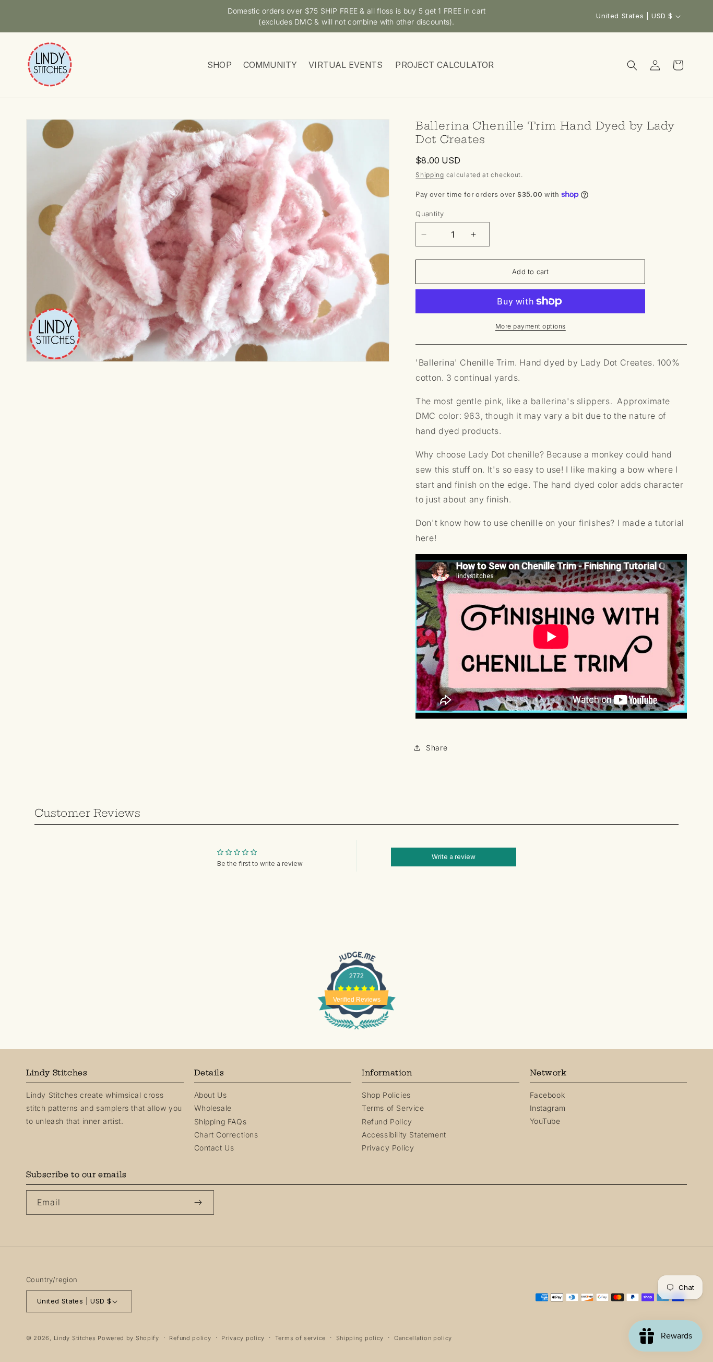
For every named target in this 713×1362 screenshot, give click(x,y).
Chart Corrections (226, 1134)
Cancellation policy (423, 1338)
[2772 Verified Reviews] (356, 1031)
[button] (219, 65)
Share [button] (436, 747)
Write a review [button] (454, 857)
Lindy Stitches (75, 1338)
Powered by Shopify (128, 1338)
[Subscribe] (202, 1202)
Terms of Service (393, 1107)
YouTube (545, 1121)
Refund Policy (387, 1121)
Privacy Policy (388, 1147)
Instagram (548, 1107)
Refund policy (190, 1338)
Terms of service (300, 1338)
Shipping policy (360, 1338)
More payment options (530, 326)
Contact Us (214, 1147)
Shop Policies (386, 1094)
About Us (210, 1094)
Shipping (429, 175)
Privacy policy (243, 1338)
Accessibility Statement (404, 1134)
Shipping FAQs (220, 1121)
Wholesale (213, 1107)
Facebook (547, 1094)
